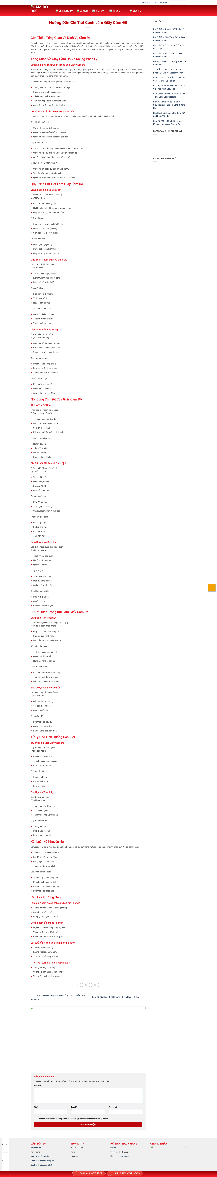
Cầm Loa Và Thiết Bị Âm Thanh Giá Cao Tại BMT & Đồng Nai (169, 79)
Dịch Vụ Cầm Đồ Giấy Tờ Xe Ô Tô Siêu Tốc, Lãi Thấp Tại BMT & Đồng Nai (169, 105)
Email (74, 1107)
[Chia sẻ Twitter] (84, 985)
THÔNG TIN (118, 11)
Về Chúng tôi (146, 3)
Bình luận (38, 1085)
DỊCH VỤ (100, 11)
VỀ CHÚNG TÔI (66, 11)
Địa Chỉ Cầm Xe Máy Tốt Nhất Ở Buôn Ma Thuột (167, 55)
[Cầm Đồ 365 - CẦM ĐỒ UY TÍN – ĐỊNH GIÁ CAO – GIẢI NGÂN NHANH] (41, 10)
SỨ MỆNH (84, 11)
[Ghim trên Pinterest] (93, 985)
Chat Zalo (5, 1152)
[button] (177, 3)
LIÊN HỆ (137, 11)
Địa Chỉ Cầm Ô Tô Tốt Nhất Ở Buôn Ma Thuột (168, 47)
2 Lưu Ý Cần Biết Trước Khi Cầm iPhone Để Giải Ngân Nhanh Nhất (168, 71)
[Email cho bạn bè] (88, 985)
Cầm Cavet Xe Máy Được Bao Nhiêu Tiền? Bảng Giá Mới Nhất (169, 95)
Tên (36, 1107)
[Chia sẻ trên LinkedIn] (97, 985)
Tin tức (155, 3)
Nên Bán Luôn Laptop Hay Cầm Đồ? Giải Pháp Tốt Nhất (169, 115)
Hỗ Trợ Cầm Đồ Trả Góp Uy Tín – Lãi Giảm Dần (169, 63)
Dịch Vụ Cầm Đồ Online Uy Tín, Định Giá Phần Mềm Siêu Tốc (169, 87)
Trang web (113, 1107)
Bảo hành (163, 3)
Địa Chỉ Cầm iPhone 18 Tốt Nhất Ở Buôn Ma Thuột (168, 31)
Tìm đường (5, 1145)
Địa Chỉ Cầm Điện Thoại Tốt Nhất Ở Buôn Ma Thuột (169, 39)
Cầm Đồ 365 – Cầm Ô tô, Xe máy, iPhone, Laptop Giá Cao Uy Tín (168, 123)
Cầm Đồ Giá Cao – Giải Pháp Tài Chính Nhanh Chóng (116, 997)
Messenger (5, 1160)
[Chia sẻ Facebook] (79, 985)
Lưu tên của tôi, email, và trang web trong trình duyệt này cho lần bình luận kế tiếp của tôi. (73, 1119)
